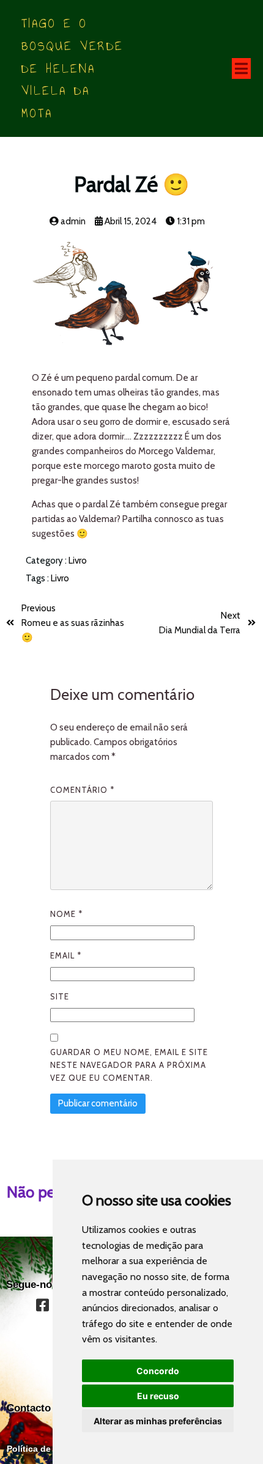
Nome (66, 914)
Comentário (82, 790)
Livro (78, 560)
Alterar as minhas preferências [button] (158, 1421)
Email (65, 955)
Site (59, 996)
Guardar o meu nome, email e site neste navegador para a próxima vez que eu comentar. (129, 1065)
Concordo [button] (157, 1371)
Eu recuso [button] (158, 1396)
